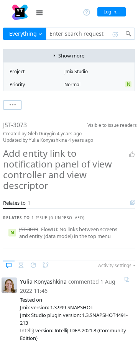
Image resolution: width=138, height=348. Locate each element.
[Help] (86, 11)
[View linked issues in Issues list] (132, 202)
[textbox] (84, 33)
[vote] (132, 154)
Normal (72, 84)
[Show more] (12, 105)
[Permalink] (127, 279)
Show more (71, 55)
